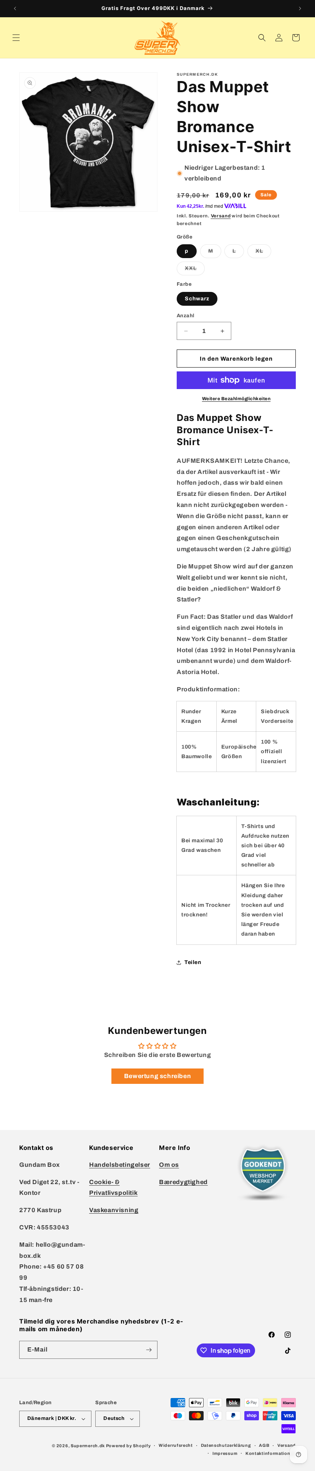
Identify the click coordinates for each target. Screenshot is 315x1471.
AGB (264, 1445)
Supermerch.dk (88, 1445)
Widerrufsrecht (176, 1445)
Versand (221, 216)
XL (263, 253)
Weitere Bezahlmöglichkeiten (236, 398)
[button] (16, 37)
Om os (169, 1164)
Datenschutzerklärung (226, 1445)
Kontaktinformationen (270, 1453)
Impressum (224, 1453)
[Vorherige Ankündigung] (15, 8)
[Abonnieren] (148, 1350)
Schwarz (197, 298)
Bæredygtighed (183, 1182)
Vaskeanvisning (113, 1210)
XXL (195, 270)
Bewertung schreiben (157, 1076)
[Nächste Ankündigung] (300, 8)
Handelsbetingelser (119, 1164)
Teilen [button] (192, 962)
